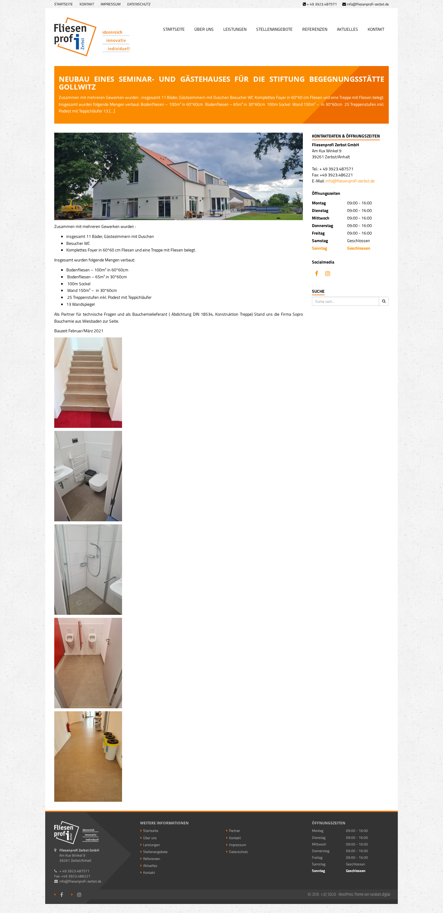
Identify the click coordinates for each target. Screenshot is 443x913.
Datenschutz (138, 4)
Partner (234, 830)
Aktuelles (347, 29)
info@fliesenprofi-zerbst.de (350, 181)
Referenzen (314, 29)
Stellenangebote (274, 29)
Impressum (111, 4)
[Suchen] (384, 301)
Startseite (63, 4)
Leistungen (235, 29)
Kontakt (87, 4)
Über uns (204, 29)
